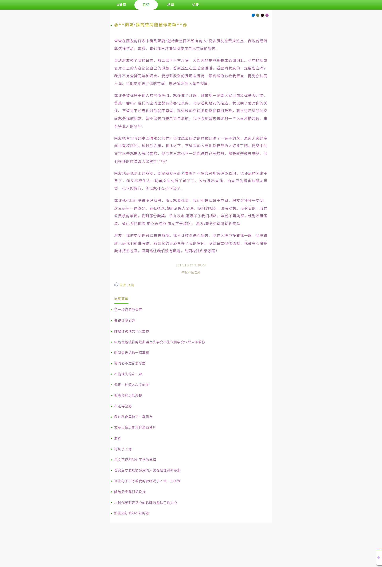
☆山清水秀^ (131, 285)
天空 (123, 285)
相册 (170, 5)
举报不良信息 (191, 272)
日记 (146, 5)
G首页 (121, 5)
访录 (195, 5)
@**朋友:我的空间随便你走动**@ (150, 24)
